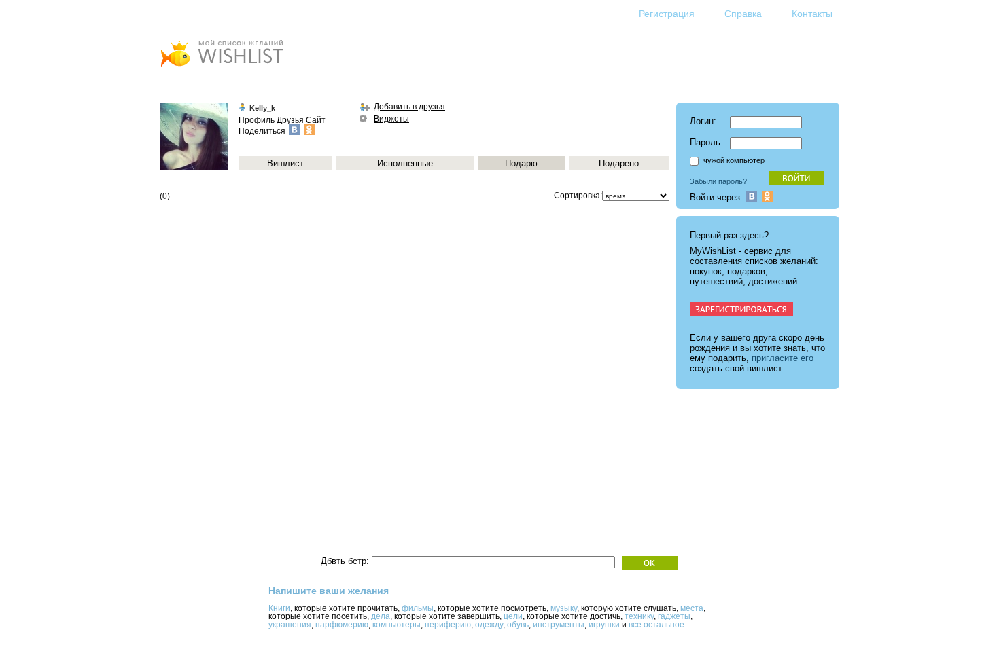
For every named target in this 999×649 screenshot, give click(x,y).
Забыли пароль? (718, 181)
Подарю (521, 163)
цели (513, 616)
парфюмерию (341, 624)
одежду (489, 624)
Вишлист (285, 163)
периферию (448, 624)
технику (639, 616)
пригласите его (782, 358)
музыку (563, 608)
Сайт (316, 120)
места (691, 608)
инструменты (558, 624)
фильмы (418, 608)
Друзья (290, 120)
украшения (289, 624)
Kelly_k (262, 108)
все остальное (656, 624)
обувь (518, 624)
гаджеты (674, 616)
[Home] (221, 68)
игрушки (604, 624)
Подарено (619, 163)
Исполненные (405, 163)
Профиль (257, 120)
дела (380, 616)
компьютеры (396, 624)
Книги (279, 608)
